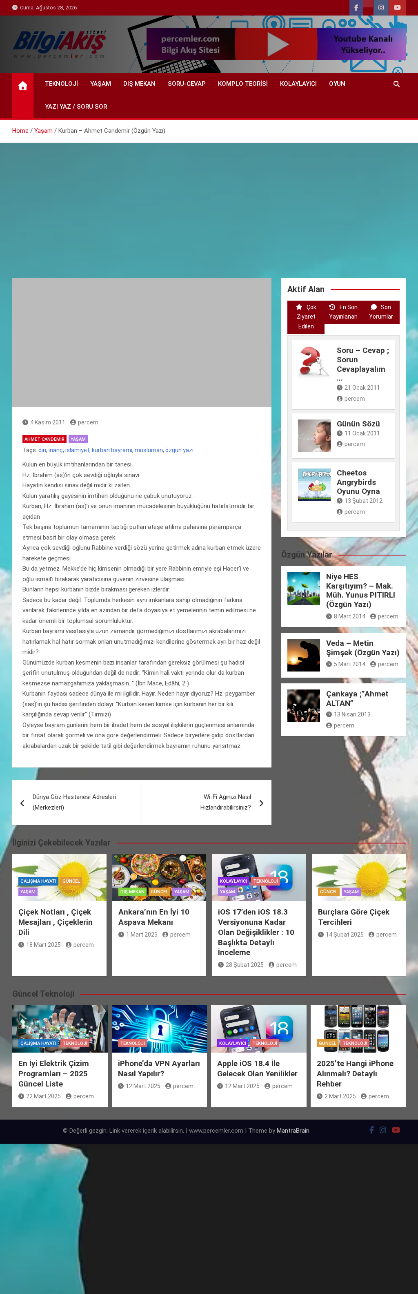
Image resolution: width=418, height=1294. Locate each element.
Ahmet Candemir (44, 439)
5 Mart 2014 (349, 664)
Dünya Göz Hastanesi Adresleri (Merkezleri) (74, 802)
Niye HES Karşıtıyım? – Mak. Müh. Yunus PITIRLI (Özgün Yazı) (360, 590)
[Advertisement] (209, 204)
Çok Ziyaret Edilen (306, 317)
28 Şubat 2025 (245, 965)
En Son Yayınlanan (343, 312)
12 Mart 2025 (143, 1086)
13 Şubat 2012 (363, 501)
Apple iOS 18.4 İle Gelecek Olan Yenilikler (257, 1068)
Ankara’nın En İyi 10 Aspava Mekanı (153, 917)
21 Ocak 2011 (362, 387)
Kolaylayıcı (298, 83)
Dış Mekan (139, 83)
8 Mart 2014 (349, 616)
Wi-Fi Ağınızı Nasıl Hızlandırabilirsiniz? (225, 802)
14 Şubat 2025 (345, 934)
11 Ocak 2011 (362, 433)
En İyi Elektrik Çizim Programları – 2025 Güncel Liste (53, 1073)
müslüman (149, 450)
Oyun (337, 83)
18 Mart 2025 (43, 944)
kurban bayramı (112, 450)
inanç (56, 450)
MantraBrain (293, 1130)
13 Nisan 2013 (352, 714)
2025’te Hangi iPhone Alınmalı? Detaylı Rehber (355, 1073)
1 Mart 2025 (142, 934)
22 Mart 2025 (43, 1096)
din (42, 450)
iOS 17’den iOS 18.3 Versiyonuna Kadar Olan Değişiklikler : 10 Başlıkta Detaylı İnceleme (256, 932)
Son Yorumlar (381, 312)
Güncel (71, 881)
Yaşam (100, 83)
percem (88, 422)
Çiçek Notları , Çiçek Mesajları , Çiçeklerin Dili (55, 922)
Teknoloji (61, 83)
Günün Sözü (358, 423)
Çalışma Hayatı (38, 881)
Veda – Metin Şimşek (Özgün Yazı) (363, 647)
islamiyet (77, 450)
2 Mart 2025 (340, 1096)
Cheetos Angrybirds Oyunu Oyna (358, 482)
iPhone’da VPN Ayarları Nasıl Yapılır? (159, 1068)
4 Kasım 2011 (47, 422)
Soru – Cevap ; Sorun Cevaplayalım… (363, 364)
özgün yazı (179, 450)
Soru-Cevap (187, 83)
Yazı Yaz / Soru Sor (76, 106)
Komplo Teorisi (243, 83)
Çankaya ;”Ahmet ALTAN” (357, 698)
